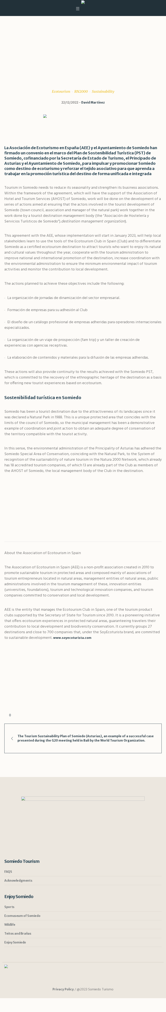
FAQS (8, 872)
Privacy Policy (63, 989)
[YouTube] (95, 981)
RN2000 (81, 91)
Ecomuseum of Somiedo (22, 916)
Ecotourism (61, 91)
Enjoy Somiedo (15, 942)
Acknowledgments (18, 881)
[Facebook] (79, 981)
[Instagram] (71, 981)
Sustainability (103, 91)
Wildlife (9, 925)
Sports (9, 907)
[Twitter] (87, 981)
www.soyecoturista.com (72, 638)
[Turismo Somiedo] (83, 2)
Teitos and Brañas (17, 933)
